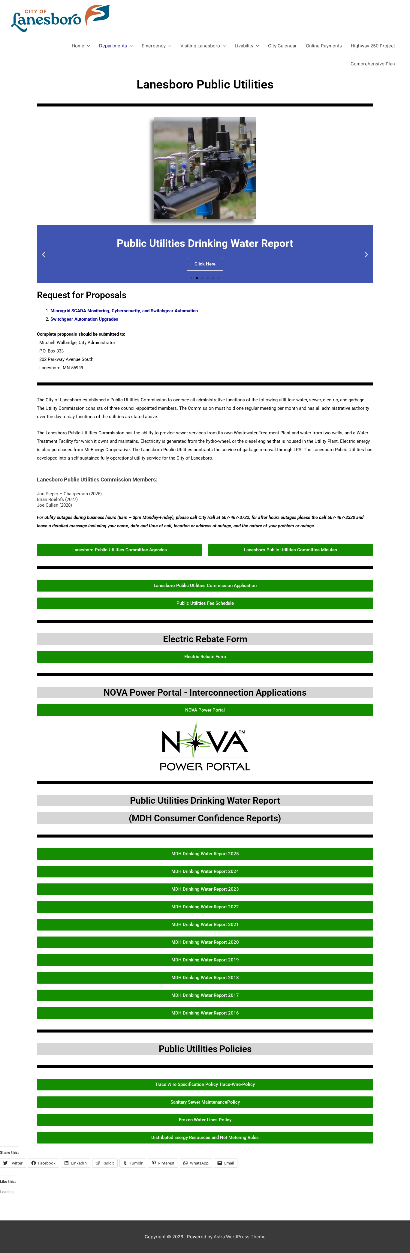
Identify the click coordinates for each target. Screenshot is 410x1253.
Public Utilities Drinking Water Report (205, 800)
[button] (43, 254)
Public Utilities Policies (205, 1049)
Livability (244, 46)
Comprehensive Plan (373, 64)
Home (78, 46)
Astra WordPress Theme (240, 1237)
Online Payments (324, 46)
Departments (113, 46)
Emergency (154, 46)
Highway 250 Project (373, 46)
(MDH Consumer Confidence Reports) (205, 818)
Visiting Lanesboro (200, 46)
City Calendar (282, 46)
